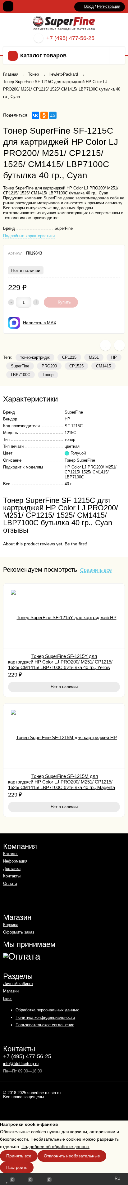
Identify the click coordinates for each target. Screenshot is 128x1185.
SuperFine (20, 366)
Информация (15, 861)
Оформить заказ (18, 932)
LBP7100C (20, 374)
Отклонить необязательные (72, 1155)
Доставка (12, 868)
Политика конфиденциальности (45, 1017)
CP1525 (76, 366)
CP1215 (69, 357)
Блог (7, 998)
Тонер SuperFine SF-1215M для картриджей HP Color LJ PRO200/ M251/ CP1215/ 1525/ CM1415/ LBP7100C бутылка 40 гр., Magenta (61, 782)
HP (114, 357)
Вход (89, 6)
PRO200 (49, 366)
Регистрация (108, 6)
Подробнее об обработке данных (55, 1146)
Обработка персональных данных (47, 1010)
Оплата (10, 883)
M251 (94, 357)
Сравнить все (96, 570)
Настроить (16, 1167)
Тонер (48, 374)
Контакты (12, 876)
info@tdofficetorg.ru (21, 1063)
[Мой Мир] (53, 115)
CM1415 (103, 366)
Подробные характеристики (29, 236)
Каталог (10, 853)
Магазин (11, 991)
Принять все (18, 1155)
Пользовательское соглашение (45, 1025)
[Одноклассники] (44, 115)
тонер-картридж (35, 357)
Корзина (10, 924)
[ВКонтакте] (35, 115)
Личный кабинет (18, 983)
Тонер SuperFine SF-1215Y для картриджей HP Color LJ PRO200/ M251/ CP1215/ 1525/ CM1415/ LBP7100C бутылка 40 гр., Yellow (60, 662)
